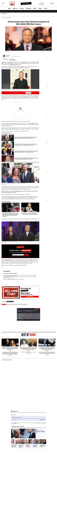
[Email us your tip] (12, 5)
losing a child (12, 197)
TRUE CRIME (28, 8)
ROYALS (34, 8)
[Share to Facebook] (4, 58)
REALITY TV (15, 8)
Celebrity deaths (8, 17)
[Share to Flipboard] (10, 58)
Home (2, 17)
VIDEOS (40, 8)
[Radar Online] (26, 3)
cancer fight (31, 123)
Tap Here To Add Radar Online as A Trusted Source (17, 92)
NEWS (9, 8)
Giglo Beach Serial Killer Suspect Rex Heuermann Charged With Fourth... (17, 304)
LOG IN (53, 3)
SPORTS (45, 8)
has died (9, 62)
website (22, 66)
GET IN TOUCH (29, 296)
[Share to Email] (13, 58)
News (4, 17)
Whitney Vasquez (8, 55)
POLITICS (22, 8)
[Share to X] (7, 58)
